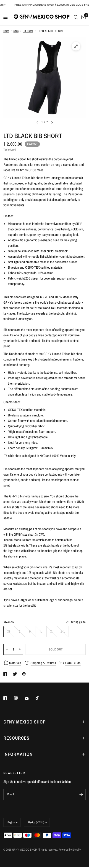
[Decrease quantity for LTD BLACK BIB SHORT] (7, 649)
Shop (15, 31)
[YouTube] (30, 698)
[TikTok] (41, 698)
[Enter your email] (81, 794)
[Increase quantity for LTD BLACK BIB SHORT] (19, 649)
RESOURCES (16, 738)
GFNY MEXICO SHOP (24, 722)
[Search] (76, 17)
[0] (83, 17)
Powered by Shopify (70, 850)
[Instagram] (19, 698)
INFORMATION (18, 754)
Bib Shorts (28, 31)
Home (6, 31)
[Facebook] (8, 698)
